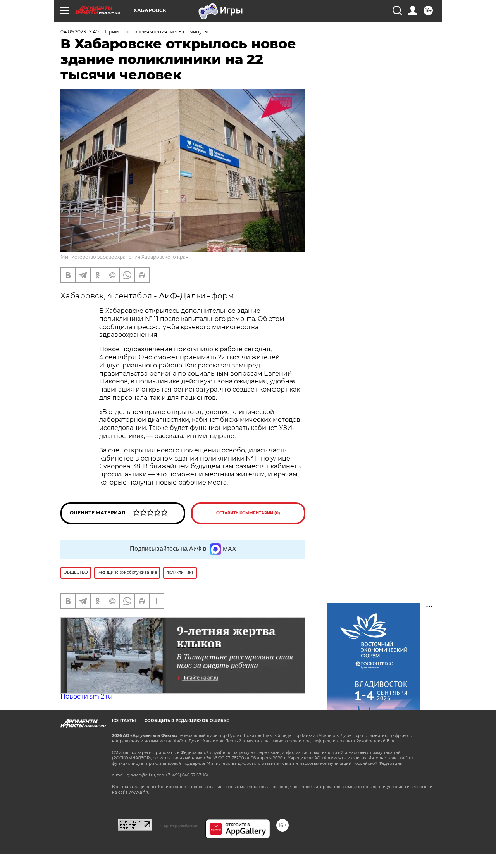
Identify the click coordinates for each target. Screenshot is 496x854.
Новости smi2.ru (86, 696)
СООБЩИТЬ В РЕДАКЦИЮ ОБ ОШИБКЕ (187, 720)
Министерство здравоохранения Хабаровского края (124, 257)
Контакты (124, 720)
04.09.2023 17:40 (79, 32)
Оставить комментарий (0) (248, 513)
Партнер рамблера (178, 825)
